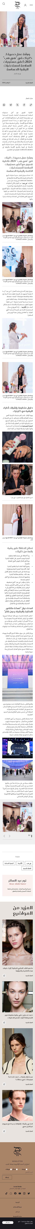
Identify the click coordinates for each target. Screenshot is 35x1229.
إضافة (7, 1177)
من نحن (17, 1211)
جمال (14, 1169)
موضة (24, 1169)
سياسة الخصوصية (17, 1216)
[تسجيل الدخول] (25, 5)
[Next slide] (4, 836)
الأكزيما (24, 307)
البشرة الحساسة (27, 426)
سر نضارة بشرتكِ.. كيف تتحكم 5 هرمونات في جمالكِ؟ (20, 1078)
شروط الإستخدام (17, 1207)
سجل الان (8, 1222)
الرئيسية (18, 1202)
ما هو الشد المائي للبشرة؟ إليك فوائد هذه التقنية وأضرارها (18, 969)
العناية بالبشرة (29, 82)
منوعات (8, 1169)
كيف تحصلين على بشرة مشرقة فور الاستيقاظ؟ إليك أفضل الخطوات (19, 1016)
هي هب (24, 183)
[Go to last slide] (9, 836)
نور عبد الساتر (17, 73)
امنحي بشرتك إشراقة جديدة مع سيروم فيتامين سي (17, 1125)
